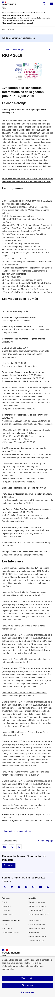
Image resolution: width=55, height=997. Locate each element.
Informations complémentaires (17, 831)
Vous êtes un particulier (37, 902)
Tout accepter (27, 978)
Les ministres (6, 906)
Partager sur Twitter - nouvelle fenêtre (11, 846)
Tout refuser (27, 985)
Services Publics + (35, 941)
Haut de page (46, 841)
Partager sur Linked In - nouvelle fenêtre (18, 846)
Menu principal (51, 3)
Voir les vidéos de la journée (15, 311)
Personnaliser (27, 992)
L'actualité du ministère (37, 910)
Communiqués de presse (37, 914)
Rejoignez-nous (7, 914)
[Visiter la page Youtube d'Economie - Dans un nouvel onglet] (40, 887)
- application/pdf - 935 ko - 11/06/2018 (27, 820)
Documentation (34, 932)
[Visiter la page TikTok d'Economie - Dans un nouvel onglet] (33, 887)
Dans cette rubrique (15, 50)
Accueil (4, 902)
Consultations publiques (37, 924)
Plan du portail (7, 928)
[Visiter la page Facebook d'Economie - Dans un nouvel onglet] (18, 887)
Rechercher (44, 3)
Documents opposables (10, 932)
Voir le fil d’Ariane (8, 29)
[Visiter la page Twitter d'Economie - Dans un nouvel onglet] (4, 887)
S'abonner (8, 865)
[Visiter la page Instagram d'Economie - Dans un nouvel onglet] (26, 887)
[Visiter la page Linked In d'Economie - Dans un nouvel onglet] (11, 887)
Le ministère (6, 910)
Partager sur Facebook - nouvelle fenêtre (4, 846)
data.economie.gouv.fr (36, 937)
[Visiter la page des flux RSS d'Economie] (47, 887)
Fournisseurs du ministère (38, 928)
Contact (4, 924)
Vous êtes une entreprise (37, 906)
